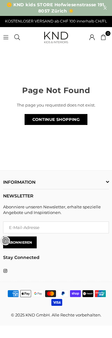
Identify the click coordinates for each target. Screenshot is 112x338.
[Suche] (17, 36)
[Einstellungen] (92, 36)
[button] (103, 36)
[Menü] (6, 36)
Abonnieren (20, 242)
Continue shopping (56, 119)
